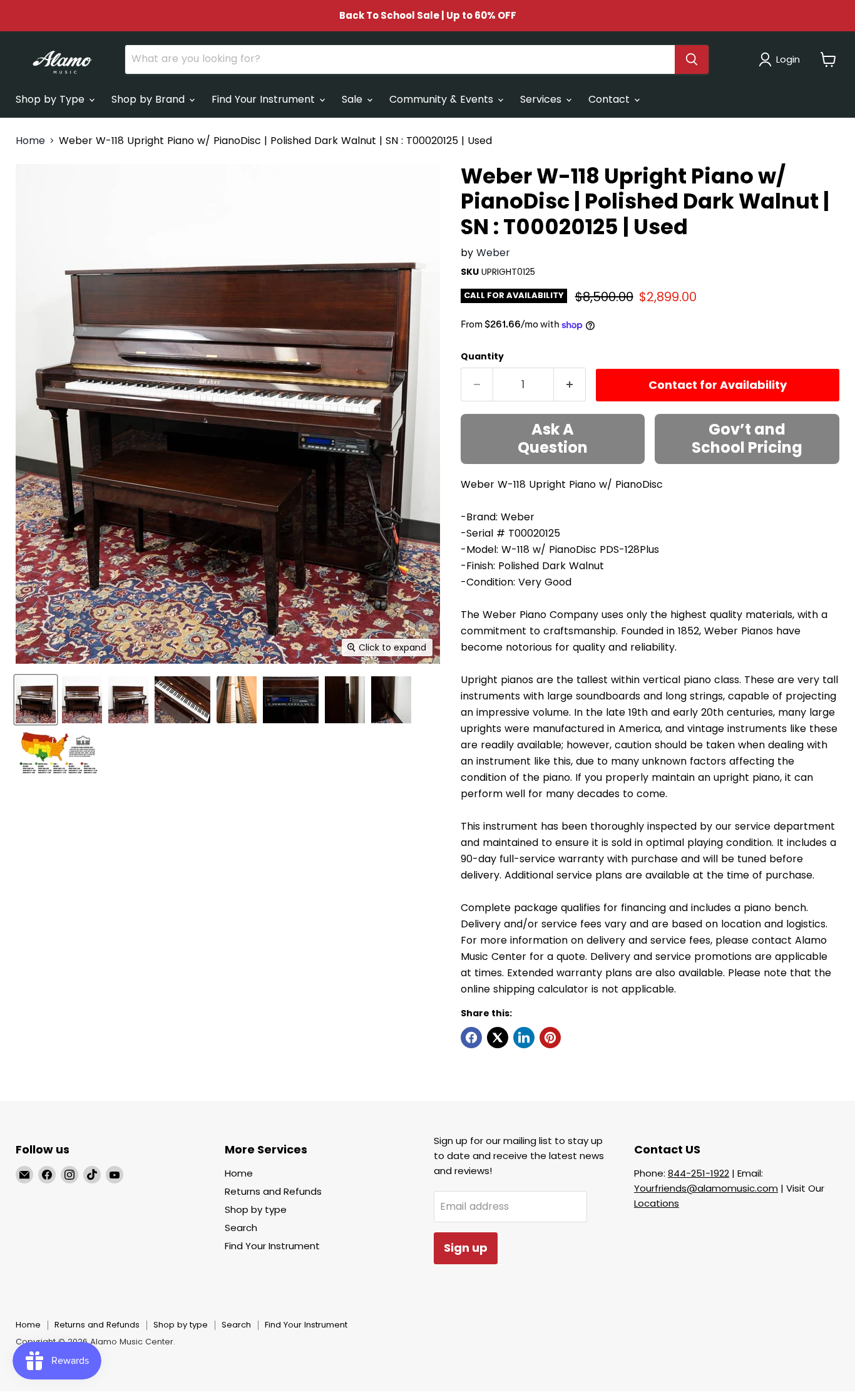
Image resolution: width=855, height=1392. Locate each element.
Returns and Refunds (273, 1191)
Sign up (466, 1247)
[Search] (692, 59)
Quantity (482, 356)
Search (241, 1227)
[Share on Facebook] (471, 1037)
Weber (493, 252)
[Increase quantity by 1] (570, 385)
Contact (610, 99)
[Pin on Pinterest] (550, 1037)
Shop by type (256, 1209)
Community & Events (442, 99)
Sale (354, 99)
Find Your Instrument (265, 99)
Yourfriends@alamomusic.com (706, 1188)
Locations (656, 1203)
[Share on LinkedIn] (524, 1037)
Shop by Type (52, 99)
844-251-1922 (698, 1173)
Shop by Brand (149, 99)
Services (542, 99)
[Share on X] (497, 1037)
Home (30, 141)
